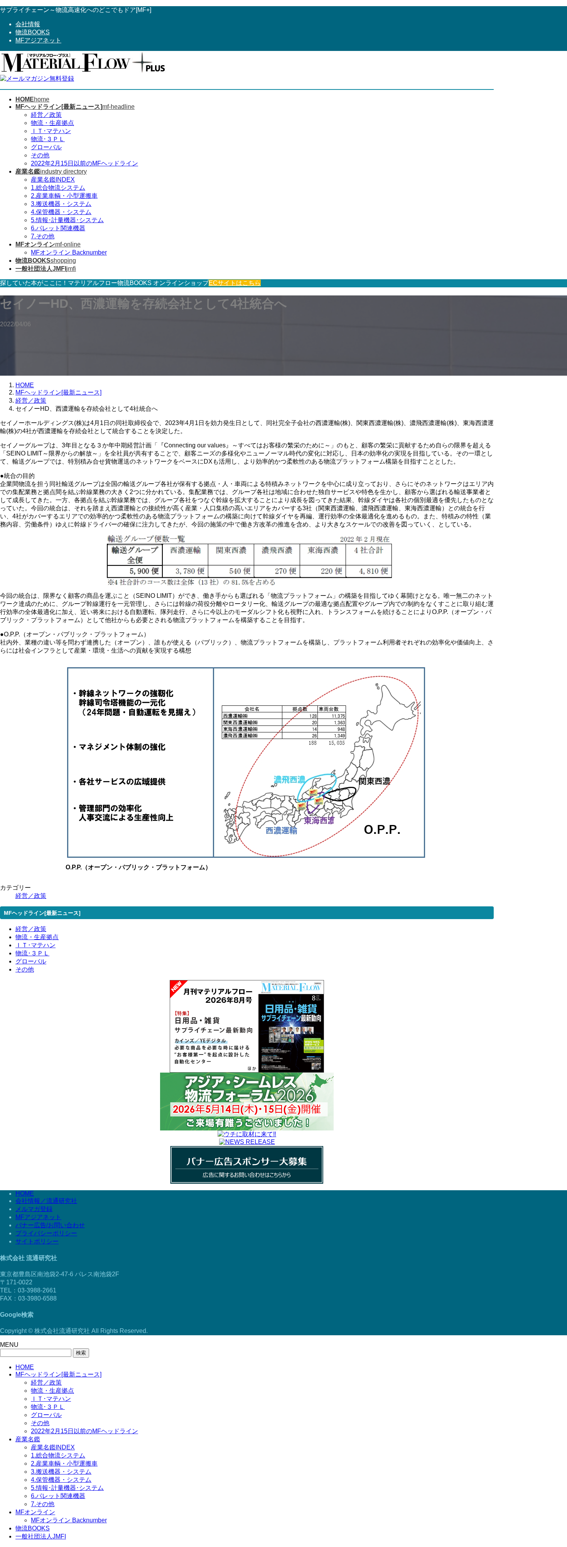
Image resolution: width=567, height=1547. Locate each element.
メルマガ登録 (33, 1209)
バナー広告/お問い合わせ (50, 1225)
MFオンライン (35, 1512)
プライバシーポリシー (46, 1233)
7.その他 (42, 236)
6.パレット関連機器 (58, 228)
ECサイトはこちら (235, 283)
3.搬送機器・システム (61, 204)
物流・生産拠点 (52, 123)
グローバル (46, 147)
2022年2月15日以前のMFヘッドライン (84, 163)
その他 (40, 155)
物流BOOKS (32, 32)
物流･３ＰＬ (48, 139)
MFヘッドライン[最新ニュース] (58, 1374)
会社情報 (27, 24)
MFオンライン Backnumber (69, 252)
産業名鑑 (27, 1439)
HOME (24, 1193)
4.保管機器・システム (61, 212)
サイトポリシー (37, 1241)
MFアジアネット (38, 40)
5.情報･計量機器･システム (67, 220)
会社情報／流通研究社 (46, 1201)
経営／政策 (46, 114)
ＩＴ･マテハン (51, 131)
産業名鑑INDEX (53, 179)
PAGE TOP (548, 1493)
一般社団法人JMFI (40, 1536)
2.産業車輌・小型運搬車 (64, 195)
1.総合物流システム (58, 187)
